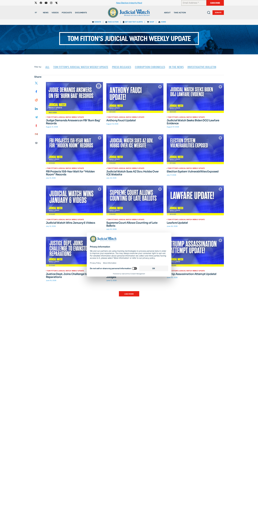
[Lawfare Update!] (195, 200)
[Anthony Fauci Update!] (134, 98)
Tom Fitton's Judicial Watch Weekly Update (80, 67)
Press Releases (121, 67)
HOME (163, 22)
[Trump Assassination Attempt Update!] (195, 252)
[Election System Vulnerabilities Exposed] (195, 149)
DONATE (98, 22)
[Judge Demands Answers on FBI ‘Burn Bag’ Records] (74, 98)
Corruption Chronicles (150, 67)
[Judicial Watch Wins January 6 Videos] (74, 200)
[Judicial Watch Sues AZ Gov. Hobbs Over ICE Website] (134, 149)
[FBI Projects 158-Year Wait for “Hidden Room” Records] (74, 149)
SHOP (152, 22)
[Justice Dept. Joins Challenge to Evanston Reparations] (74, 252)
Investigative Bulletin (201, 67)
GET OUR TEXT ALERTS (134, 22)
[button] (36, 12)
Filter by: (38, 67)
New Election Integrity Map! (129, 3)
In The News (176, 67)
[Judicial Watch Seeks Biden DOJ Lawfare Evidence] (195, 98)
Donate (218, 12)
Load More (129, 294)
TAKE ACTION (113, 22)
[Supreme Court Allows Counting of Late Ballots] (134, 200)
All (47, 67)
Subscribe (215, 3)
